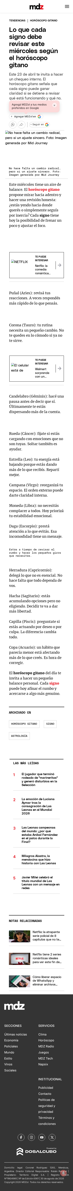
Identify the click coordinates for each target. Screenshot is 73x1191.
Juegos (43, 1052)
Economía (11, 1040)
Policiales (11, 1046)
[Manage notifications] (63, 1173)
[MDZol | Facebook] (21, 1137)
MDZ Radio (46, 1046)
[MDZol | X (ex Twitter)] (52, 1137)
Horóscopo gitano (24, 724)
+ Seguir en (37, 124)
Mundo (9, 1052)
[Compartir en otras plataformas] (21, 124)
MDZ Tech (45, 1058)
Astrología (19, 736)
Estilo (8, 1058)
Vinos (8, 1064)
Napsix (43, 1064)
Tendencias (17, 20)
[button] (67, 6)
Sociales (10, 1070)
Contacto (44, 1094)
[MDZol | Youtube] (42, 1137)
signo (54, 683)
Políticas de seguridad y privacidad (46, 1106)
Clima (42, 1034)
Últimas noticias (15, 1034)
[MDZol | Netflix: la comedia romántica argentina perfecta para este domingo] (60, 265)
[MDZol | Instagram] (31, 1137)
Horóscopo (46, 1040)
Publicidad (45, 1088)
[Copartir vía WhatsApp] (13, 124)
